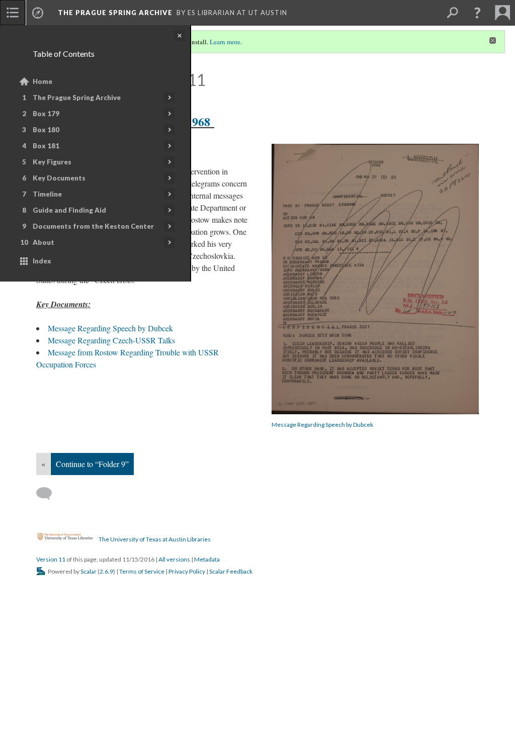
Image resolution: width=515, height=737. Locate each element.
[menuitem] (12, 12)
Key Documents (59, 178)
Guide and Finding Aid (69, 210)
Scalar (88, 571)
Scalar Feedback (230, 571)
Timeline (47, 194)
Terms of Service (141, 571)
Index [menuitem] (42, 261)
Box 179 (46, 114)
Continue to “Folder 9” (92, 463)
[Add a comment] (48, 493)
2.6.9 (106, 571)
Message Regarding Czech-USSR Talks (111, 340)
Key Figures (52, 162)
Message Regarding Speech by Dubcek (322, 424)
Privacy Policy (186, 571)
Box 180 (46, 130)
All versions (174, 559)
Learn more (225, 41)
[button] (477, 12)
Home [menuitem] (42, 81)
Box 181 (46, 146)
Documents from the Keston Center (93, 226)
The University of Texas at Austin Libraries (155, 538)
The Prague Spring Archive (77, 98)
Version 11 (50, 559)
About (43, 242)
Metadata (207, 559)
